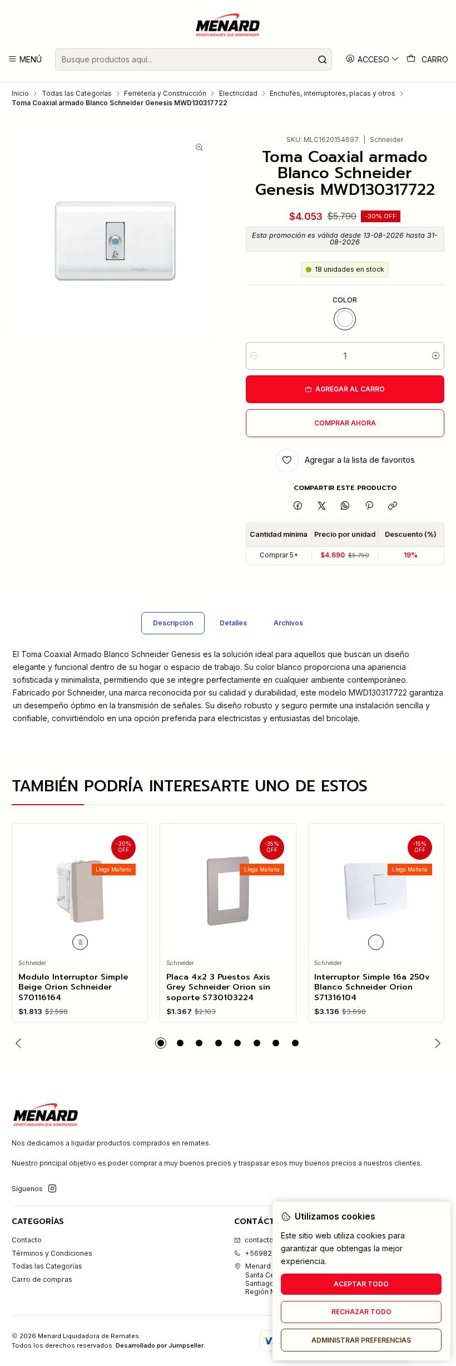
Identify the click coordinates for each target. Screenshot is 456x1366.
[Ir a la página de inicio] (228, 26)
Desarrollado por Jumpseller (160, 1345)
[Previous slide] (20, 1043)
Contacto (27, 1240)
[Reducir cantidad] (254, 355)
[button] (160, 1043)
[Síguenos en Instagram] (52, 1189)
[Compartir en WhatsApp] (345, 506)
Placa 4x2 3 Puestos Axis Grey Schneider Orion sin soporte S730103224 (218, 987)
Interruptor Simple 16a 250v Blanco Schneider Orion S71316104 (372, 987)
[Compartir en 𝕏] (321, 506)
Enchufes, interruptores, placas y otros (332, 93)
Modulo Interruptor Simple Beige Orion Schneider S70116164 (73, 987)
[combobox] (193, 59)
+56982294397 (272, 1253)
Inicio (20, 93)
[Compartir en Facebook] (298, 506)
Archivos (288, 623)
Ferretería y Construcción (165, 93)
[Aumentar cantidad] (436, 355)
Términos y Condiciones (52, 1253)
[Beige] (80, 942)
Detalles (233, 623)
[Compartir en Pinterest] (369, 506)
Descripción (173, 623)
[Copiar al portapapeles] (392, 506)
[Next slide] (436, 1043)
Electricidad (238, 93)
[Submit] (322, 59)
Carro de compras (42, 1279)
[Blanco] (345, 319)
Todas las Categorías (77, 93)
